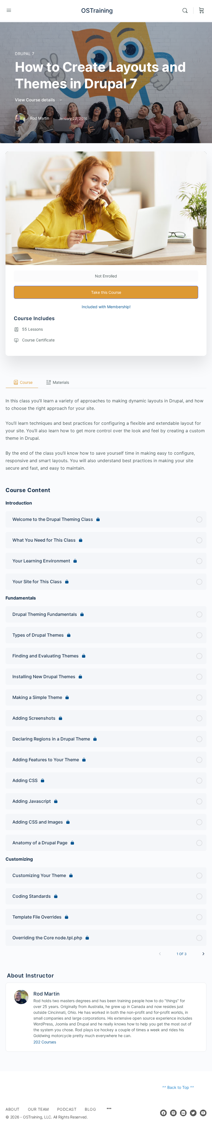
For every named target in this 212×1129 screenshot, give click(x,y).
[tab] (22, 382)
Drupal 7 (25, 53)
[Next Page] (203, 954)
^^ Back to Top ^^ (178, 1087)
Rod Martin (46, 994)
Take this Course (106, 292)
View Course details (35, 99)
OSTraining (97, 10)
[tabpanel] (106, 430)
